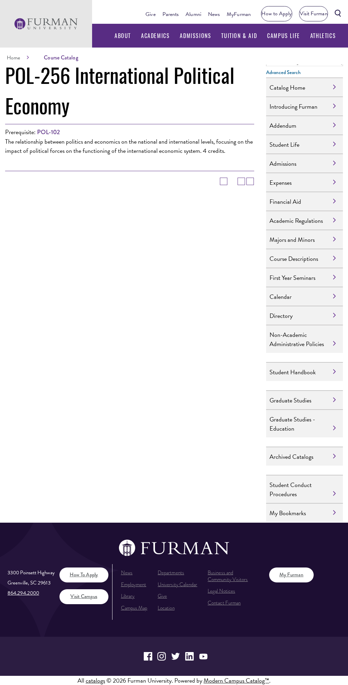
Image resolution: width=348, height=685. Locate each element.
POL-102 (48, 132)
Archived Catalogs (291, 456)
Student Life (284, 144)
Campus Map (134, 608)
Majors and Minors (292, 239)
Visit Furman (314, 14)
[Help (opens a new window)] (250, 181)
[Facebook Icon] (148, 656)
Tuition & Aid (239, 36)
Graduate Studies (290, 400)
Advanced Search (283, 72)
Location (166, 608)
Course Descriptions (293, 258)
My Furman (291, 574)
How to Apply (276, 14)
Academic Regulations (296, 220)
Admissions (195, 36)
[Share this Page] (232, 181)
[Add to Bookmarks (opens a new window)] (223, 181)
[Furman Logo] (46, 23)
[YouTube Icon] (203, 656)
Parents (170, 14)
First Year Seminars (292, 277)
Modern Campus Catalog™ (236, 680)
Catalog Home (287, 87)
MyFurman (239, 14)
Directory (281, 315)
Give (150, 14)
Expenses (280, 182)
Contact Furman (224, 603)
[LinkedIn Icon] (189, 656)
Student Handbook (292, 372)
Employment (133, 584)
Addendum (282, 125)
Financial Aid (285, 201)
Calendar (280, 296)
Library (128, 596)
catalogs (95, 680)
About (123, 36)
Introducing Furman (293, 106)
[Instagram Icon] (162, 656)
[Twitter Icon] (175, 656)
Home (13, 58)
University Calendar (177, 584)
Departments (171, 572)
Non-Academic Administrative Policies (296, 339)
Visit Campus (83, 596)
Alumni (193, 14)
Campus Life (283, 36)
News (214, 14)
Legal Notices (221, 591)
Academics (155, 36)
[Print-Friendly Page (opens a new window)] (241, 181)
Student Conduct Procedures (290, 489)
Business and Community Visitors (228, 576)
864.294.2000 (23, 593)
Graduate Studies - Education (292, 424)
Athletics (323, 36)
